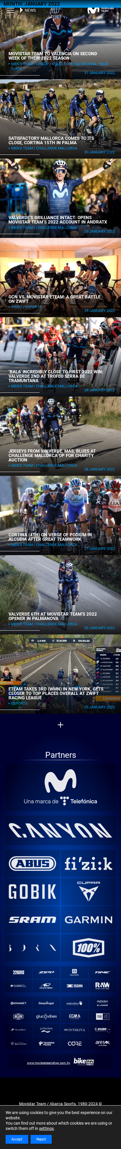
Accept (16, 1139)
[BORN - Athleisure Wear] (32, 948)
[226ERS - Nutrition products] (18, 972)
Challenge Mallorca (56, 148)
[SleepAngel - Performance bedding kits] (46, 1003)
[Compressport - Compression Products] (102, 1016)
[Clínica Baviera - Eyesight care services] (18, 1043)
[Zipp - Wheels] (46, 972)
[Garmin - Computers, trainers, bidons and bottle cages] (88, 919)
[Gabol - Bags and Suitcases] (18, 985)
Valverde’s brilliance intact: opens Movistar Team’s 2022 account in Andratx (58, 220)
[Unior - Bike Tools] (102, 1030)
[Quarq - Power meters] (74, 972)
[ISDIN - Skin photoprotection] (74, 985)
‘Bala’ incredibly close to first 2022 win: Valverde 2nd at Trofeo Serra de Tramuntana (56, 376)
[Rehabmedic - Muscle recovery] (18, 1030)
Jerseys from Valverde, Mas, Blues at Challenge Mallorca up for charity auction (52, 455)
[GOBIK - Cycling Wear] (32, 891)
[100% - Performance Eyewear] (88, 948)
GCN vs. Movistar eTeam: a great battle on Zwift (54, 299)
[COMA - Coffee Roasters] (74, 1016)
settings (46, 1128)
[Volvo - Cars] (88, 891)
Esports (33, 307)
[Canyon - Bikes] (60, 830)
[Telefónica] (60, 801)
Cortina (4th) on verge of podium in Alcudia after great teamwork (50, 537)
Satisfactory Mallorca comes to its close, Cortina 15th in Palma (51, 140)
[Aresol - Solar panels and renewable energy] (102, 1043)
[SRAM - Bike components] (32, 919)
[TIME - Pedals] (102, 972)
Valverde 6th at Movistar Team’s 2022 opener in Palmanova (53, 616)
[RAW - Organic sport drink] (102, 985)
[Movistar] (60, 781)
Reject (41, 1139)
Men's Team (22, 64)
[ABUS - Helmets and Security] (32, 863)
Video (16, 307)
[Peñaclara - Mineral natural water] (46, 1030)
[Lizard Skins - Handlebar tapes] (46, 985)
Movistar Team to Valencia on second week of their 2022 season (53, 56)
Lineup (42, 64)
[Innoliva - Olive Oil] (74, 1030)
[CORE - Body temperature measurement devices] (74, 1043)
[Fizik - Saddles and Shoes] (88, 863)
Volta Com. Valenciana (74, 64)
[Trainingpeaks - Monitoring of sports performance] (46, 1043)
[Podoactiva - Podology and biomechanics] (74, 1003)
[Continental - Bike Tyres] (18, 1003)
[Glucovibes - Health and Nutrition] (46, 1016)
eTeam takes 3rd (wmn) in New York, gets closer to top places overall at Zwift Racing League (56, 693)
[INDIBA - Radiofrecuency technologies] (102, 1003)
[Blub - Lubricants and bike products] (18, 1016)
